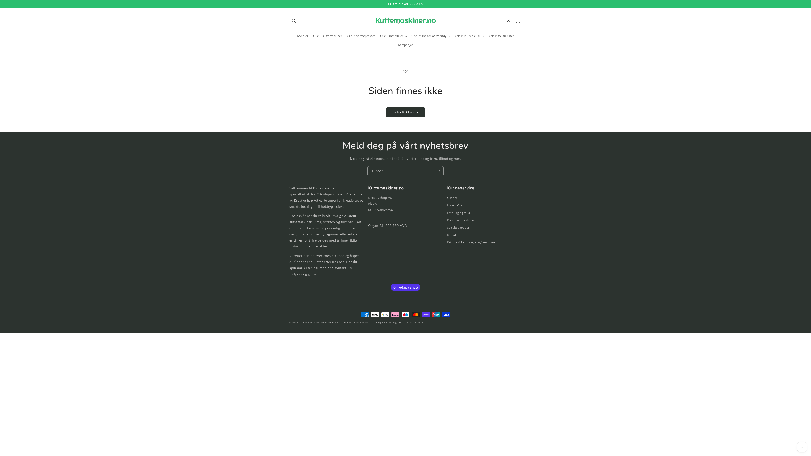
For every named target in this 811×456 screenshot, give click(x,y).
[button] (294, 21)
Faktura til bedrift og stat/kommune (471, 242)
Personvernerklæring (461, 220)
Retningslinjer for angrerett (387, 322)
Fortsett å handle (405, 112)
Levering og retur (459, 213)
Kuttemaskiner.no (309, 322)
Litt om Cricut (456, 205)
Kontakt (452, 235)
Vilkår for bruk (415, 322)
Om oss (452, 198)
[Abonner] (438, 171)
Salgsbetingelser (458, 227)
